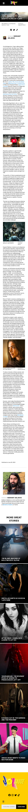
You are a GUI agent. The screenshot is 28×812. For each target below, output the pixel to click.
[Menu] (3, 801)
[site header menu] (3, 3)
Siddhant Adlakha (14, 498)
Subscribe (21, 807)
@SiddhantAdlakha (8, 504)
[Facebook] (11, 30)
